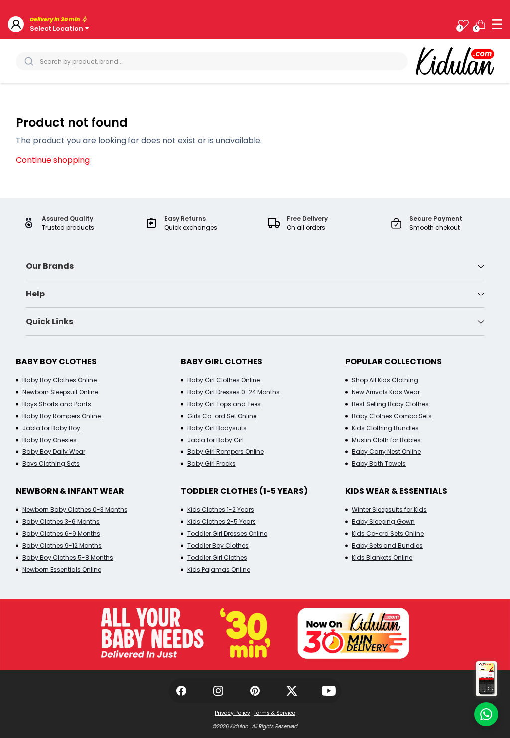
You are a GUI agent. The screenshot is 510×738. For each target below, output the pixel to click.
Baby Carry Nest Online (386, 451)
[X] (291, 690)
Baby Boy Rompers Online (61, 416)
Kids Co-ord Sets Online (388, 533)
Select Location (56, 28)
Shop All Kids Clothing (385, 380)
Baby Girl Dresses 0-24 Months (233, 392)
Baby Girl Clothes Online (223, 380)
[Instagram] (218, 690)
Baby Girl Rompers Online (225, 451)
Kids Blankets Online (382, 557)
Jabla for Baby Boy (51, 428)
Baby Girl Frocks (211, 463)
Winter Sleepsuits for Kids (389, 509)
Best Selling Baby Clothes (390, 404)
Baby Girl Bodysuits (217, 428)
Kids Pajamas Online (218, 569)
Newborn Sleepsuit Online (60, 392)
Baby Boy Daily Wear (53, 451)
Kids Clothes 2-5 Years (221, 521)
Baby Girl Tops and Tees (224, 404)
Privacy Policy (232, 713)
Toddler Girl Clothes (217, 557)
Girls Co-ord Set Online (221, 416)
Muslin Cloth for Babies (386, 440)
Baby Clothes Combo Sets (392, 416)
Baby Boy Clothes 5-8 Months (67, 557)
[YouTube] (328, 690)
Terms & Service (274, 713)
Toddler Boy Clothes (218, 545)
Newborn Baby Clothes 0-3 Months (75, 509)
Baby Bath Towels (379, 463)
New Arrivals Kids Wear (386, 392)
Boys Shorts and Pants (56, 404)
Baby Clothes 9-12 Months (62, 545)
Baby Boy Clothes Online (59, 380)
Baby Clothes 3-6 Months (61, 521)
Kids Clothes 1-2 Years (220, 509)
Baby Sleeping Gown (383, 521)
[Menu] (497, 24)
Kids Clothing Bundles (385, 428)
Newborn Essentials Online (61, 569)
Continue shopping (53, 160)
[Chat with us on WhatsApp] (486, 714)
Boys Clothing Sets (51, 463)
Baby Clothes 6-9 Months (61, 533)
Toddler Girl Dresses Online (227, 533)
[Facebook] (181, 690)
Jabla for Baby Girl (215, 440)
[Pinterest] (255, 690)
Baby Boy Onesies (49, 440)
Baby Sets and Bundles (387, 545)
